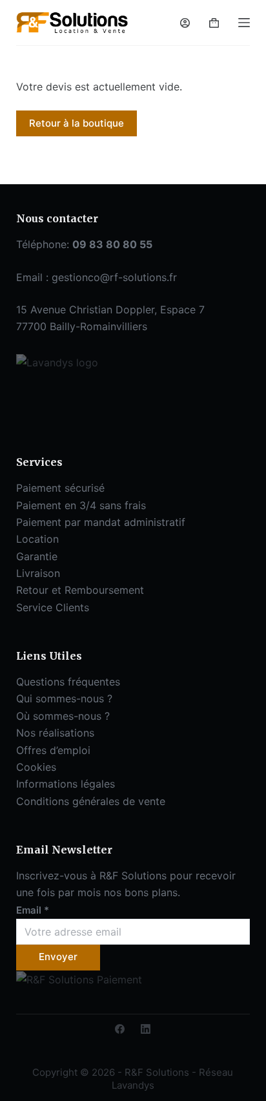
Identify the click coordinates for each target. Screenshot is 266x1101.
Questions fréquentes (68, 681)
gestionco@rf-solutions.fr (114, 277)
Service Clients (52, 607)
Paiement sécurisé (60, 487)
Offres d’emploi (53, 750)
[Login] (185, 23)
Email (32, 910)
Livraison (38, 573)
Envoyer (58, 956)
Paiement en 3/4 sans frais (81, 505)
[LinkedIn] (145, 1029)
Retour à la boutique (76, 123)
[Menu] (244, 22)
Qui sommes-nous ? (64, 698)
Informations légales (65, 783)
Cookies (36, 766)
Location (37, 538)
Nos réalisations (55, 732)
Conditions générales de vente (90, 801)
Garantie (36, 556)
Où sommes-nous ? (63, 715)
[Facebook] (120, 1029)
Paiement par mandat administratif (100, 522)
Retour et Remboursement (80, 589)
